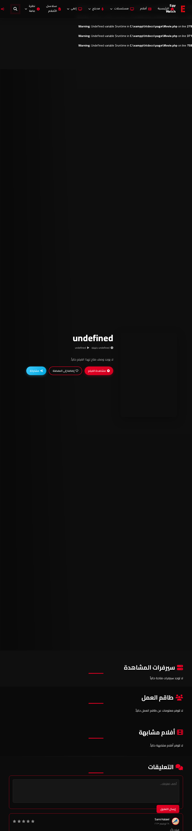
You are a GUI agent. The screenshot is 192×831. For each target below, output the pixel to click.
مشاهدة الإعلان (147, 410)
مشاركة (34, 370)
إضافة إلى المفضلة (63, 370)
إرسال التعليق (168, 809)
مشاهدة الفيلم (97, 370)
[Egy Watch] (183, 9)
